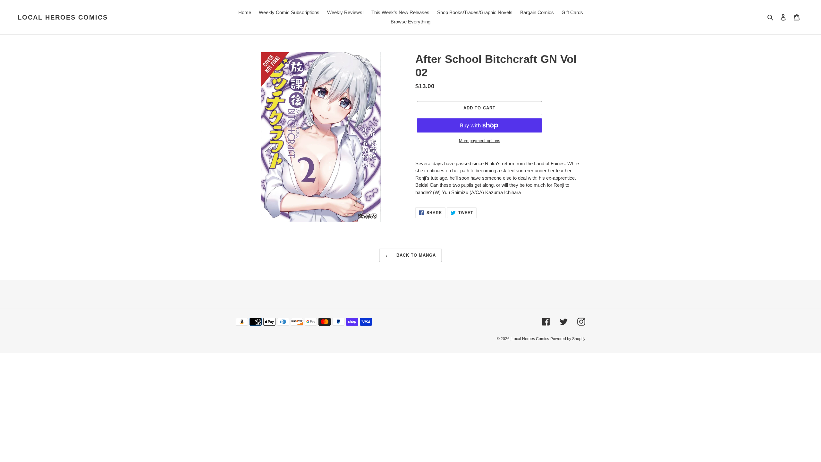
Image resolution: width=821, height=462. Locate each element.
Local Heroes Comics (63, 17)
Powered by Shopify (567, 339)
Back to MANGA (415, 255)
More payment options (479, 140)
